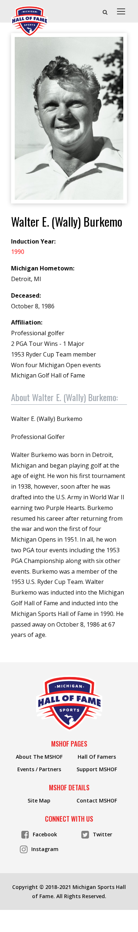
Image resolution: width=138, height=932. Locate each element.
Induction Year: (33, 241)
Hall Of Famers (97, 757)
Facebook (45, 834)
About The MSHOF (39, 757)
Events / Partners (39, 769)
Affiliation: (26, 322)
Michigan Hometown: (42, 268)
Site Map (39, 800)
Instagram (45, 849)
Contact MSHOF (97, 800)
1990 (17, 252)
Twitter (102, 834)
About (64, 397)
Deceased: (26, 295)
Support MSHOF (97, 769)
